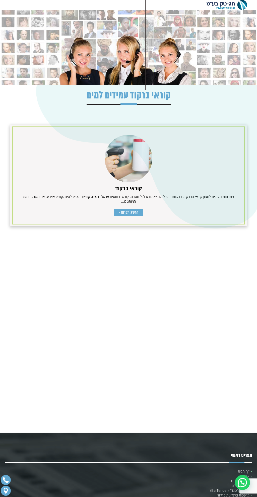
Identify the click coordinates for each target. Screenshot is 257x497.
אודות (245, 476)
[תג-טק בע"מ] (227, 5)
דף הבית (243, 471)
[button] (242, 482)
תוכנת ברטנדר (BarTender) (229, 490)
